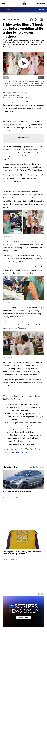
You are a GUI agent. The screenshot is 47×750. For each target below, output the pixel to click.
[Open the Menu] (4, 3)
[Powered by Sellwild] (41, 594)
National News (11, 19)
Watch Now (40, 3)
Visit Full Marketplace (37, 467)
